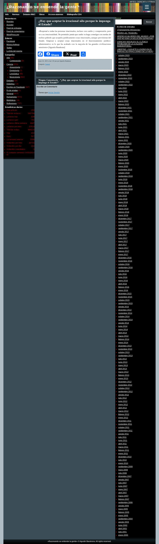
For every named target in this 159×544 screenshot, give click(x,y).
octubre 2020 (123, 147)
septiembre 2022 (125, 85)
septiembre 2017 (125, 228)
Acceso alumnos (55, 14)
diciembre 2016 (125, 258)
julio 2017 (122, 235)
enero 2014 (123, 343)
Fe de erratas (12, 90)
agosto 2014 (123, 323)
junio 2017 (122, 238)
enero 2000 (123, 535)
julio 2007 (122, 483)
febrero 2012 (123, 414)
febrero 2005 (123, 512)
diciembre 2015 (125, 294)
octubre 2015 (123, 300)
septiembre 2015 (125, 303)
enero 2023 (123, 72)
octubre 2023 (123, 55)
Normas (15, 14)
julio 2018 (122, 196)
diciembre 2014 (125, 310)
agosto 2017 (123, 232)
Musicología (15, 77)
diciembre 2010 (125, 457)
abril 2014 (122, 333)
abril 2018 (122, 205)
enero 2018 (123, 215)
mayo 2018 (123, 202)
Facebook (11, 41)
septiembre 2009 (125, 467)
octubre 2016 (123, 264)
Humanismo (12, 97)
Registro (10, 22)
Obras (42, 14)
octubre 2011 (123, 427)
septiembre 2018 (125, 189)
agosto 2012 (123, 395)
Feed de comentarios (15, 31)
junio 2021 (122, 127)
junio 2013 (122, 362)
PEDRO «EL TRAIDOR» (127, 33)
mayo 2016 (123, 281)
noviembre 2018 (125, 186)
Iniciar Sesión (54, 93)
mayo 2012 (123, 405)
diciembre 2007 (125, 476)
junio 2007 (122, 486)
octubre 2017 (123, 225)
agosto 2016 (123, 271)
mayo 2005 (123, 509)
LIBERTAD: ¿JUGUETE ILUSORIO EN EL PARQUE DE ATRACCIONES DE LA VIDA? (135, 50)
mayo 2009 (123, 470)
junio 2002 (122, 525)
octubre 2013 (123, 352)
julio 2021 (122, 124)
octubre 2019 (123, 173)
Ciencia (10, 64)
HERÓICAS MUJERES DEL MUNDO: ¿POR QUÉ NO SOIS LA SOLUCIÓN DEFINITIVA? (135, 37)
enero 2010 (123, 463)
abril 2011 (122, 444)
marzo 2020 (123, 160)
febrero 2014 (123, 339)
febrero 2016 (123, 287)
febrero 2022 (123, 104)
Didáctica (10, 84)
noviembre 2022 (125, 78)
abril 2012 (122, 408)
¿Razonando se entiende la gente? (43, 7)
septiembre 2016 (125, 267)
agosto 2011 (123, 434)
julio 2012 (122, 398)
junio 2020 (122, 153)
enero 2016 (123, 290)
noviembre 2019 (125, 170)
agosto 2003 (123, 522)
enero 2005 (123, 515)
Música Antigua (13, 45)
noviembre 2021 (125, 111)
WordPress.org (13, 35)
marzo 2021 (123, 134)
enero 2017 (123, 254)
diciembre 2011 (124, 421)
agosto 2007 (123, 480)
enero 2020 (123, 166)
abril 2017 (122, 245)
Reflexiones (12, 103)
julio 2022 (122, 88)
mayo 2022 (123, 95)
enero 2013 (123, 378)
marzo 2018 (123, 209)
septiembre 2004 (125, 519)
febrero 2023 (123, 68)
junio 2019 (122, 179)
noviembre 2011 (125, 424)
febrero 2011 (123, 450)
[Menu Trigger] (147, 6)
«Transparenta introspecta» (128, 30)
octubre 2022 (123, 81)
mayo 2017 (123, 241)
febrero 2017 (123, 251)
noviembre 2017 (125, 222)
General (10, 94)
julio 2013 (122, 359)
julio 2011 (122, 437)
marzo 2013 (123, 372)
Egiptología (14, 70)
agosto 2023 (123, 62)
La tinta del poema (14, 51)
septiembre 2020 (125, 150)
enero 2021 (123, 140)
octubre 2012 (123, 388)
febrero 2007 (123, 499)
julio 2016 (122, 274)
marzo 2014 (123, 336)
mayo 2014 (123, 329)
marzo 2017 (123, 248)
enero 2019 (123, 183)
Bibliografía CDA (74, 14)
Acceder (10, 25)
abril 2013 (122, 369)
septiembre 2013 (125, 356)
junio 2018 (122, 199)
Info (7, 14)
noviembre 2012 (125, 385)
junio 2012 (122, 401)
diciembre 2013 (125, 346)
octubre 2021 (123, 114)
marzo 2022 (123, 101)
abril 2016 (122, 284)
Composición (15, 61)
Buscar (118, 18)
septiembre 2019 (125, 176)
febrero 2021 (123, 137)
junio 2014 (122, 326)
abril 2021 (122, 130)
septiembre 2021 (125, 117)
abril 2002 (122, 529)
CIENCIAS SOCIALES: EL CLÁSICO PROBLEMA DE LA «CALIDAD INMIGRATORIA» (132, 44)
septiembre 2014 (125, 320)
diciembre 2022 (125, 75)
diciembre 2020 (125, 143)
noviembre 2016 (125, 261)
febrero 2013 (123, 375)
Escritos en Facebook (16, 87)
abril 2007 (122, 493)
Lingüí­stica (14, 74)
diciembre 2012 (125, 382)
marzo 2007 (123, 496)
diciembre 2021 (125, 108)
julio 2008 (122, 473)
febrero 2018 (123, 212)
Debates (10, 81)
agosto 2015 (123, 307)
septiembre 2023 (125, 59)
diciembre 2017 (125, 219)
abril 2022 (122, 98)
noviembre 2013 (125, 349)
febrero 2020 (123, 163)
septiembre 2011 (125, 431)
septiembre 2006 (125, 502)
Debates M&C (29, 14)
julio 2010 (122, 460)
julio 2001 (122, 532)
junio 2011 (122, 440)
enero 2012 (123, 418)
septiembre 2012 (125, 391)
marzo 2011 (123, 447)
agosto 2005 (123, 506)
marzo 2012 (123, 411)
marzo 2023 (123, 65)
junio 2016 (122, 277)
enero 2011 (123, 453)
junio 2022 (122, 91)
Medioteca (11, 100)
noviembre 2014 (125, 313)
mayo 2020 (123, 157)
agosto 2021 (123, 121)
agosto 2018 (123, 192)
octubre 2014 (123, 316)
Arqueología (15, 67)
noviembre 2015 (125, 297)
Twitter (9, 48)
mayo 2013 (123, 365)
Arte (8, 58)
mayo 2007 (123, 489)
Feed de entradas (14, 28)
